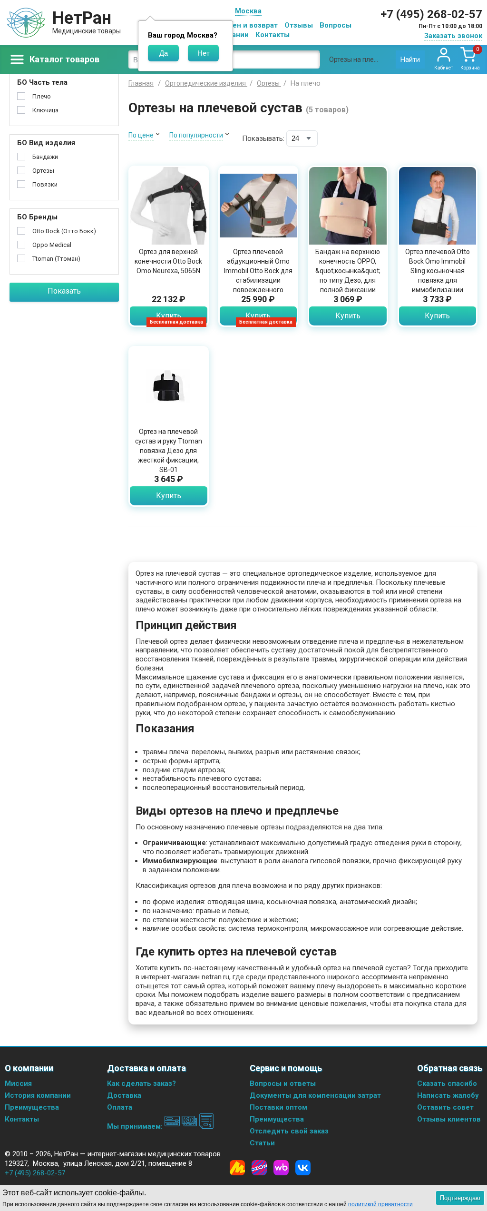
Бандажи (45, 156)
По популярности (196, 135)
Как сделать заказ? (141, 1083)
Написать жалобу (448, 1095)
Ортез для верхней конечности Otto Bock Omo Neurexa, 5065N (168, 261)
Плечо (41, 96)
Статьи (262, 1143)
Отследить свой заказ (289, 1131)
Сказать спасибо (447, 1083)
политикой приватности (380, 1204)
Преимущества (32, 1107)
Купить (168, 315)
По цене (141, 135)
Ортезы (43, 170)
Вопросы (335, 25)
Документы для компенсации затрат (315, 1095)
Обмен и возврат (248, 25)
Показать (64, 290)
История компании (38, 1095)
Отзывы (298, 25)
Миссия (18, 1083)
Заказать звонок (453, 35)
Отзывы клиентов (449, 1119)
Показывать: (263, 138)
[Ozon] (259, 1167)
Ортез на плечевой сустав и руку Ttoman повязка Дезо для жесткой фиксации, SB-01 (168, 450)
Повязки (45, 184)
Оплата (119, 1107)
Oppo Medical (51, 244)
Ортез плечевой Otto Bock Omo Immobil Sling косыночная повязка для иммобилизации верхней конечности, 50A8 (437, 280)
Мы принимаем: (136, 1126)
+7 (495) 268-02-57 (431, 14)
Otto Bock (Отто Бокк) (64, 231)
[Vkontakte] (303, 1167)
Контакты (272, 34)
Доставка (124, 1095)
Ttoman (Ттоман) (56, 258)
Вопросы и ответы (283, 1083)
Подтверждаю (460, 1197)
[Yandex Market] (237, 1167)
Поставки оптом (278, 1107)
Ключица (45, 110)
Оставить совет (445, 1107)
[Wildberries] (281, 1167)
